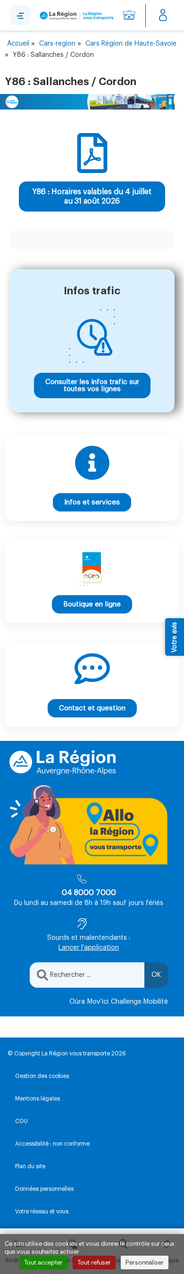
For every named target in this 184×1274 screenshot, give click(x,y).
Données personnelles (44, 1189)
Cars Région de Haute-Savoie (130, 43)
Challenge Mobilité (139, 1002)
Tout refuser (94, 1262)
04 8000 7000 (89, 893)
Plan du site (30, 1166)
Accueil (18, 43)
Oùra (77, 1002)
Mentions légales (37, 1098)
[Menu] (20, 15)
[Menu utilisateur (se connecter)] (163, 15)
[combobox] (87, 975)
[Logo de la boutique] (75, 15)
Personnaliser (144, 1262)
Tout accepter (43, 1262)
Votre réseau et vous (41, 1211)
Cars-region (57, 43)
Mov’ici (98, 1002)
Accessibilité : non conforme (52, 1144)
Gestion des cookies (42, 1076)
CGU (21, 1121)
